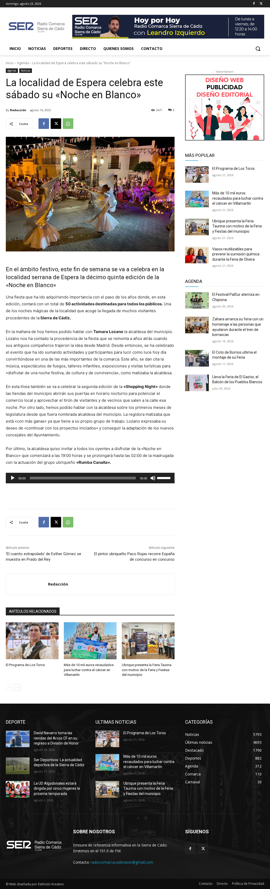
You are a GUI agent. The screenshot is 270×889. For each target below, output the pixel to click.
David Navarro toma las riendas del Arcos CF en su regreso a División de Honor (56, 738)
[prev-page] (9, 687)
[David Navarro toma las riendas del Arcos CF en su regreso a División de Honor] (18, 739)
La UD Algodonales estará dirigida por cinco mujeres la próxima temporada (57, 788)
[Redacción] (27, 584)
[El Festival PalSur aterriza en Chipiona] (197, 300)
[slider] (164, 477)
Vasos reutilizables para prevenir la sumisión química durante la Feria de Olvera (235, 254)
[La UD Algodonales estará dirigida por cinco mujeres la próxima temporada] (18, 789)
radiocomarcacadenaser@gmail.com (122, 862)
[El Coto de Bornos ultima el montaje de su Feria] (197, 358)
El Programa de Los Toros (25, 665)
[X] (261, 4)
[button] (258, 48)
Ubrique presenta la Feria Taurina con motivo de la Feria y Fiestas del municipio (146, 669)
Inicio (10, 63)
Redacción (18, 110)
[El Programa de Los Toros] (32, 640)
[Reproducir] (12, 478)
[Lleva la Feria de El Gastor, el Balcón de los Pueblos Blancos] (197, 383)
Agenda (23, 63)
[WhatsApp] (68, 123)
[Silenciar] (153, 478)
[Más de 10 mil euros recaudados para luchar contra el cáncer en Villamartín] (90, 640)
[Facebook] (254, 4)
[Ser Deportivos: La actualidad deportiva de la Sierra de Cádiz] (18, 765)
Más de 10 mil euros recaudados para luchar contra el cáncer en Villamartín (89, 669)
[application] (90, 478)
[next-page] (17, 687)
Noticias (25, 70)
